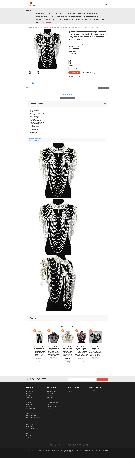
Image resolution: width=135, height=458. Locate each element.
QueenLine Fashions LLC (73, 390)
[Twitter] (76, 76)
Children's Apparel (51, 400)
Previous (131, 453)
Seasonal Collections (52, 406)
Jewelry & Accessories (52, 402)
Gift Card (104, 19)
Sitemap (28, 437)
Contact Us (71, 10)
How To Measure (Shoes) (91, 16)
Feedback (96, 19)
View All (70, 391)
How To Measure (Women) (43, 19)
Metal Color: (72, 58)
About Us (62, 10)
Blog (37, 22)
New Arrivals (50, 393)
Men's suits (81, 13)
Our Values (80, 10)
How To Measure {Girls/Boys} (58, 16)
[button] (103, 88)
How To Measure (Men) (75, 16)
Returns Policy (40, 13)
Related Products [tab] (66, 326)
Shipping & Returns (59, 13)
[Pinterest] (79, 76)
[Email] (72, 76)
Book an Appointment (42, 16)
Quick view (39, 335)
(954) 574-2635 (47, 22)
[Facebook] (69, 76)
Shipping (48, 13)
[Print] (74, 76)
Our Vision (88, 10)
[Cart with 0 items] (108, 4)
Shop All (49, 390)
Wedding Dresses (71, 13)
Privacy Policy (45, 10)
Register (33, 435)
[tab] (67, 104)
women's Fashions (51, 397)
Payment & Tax (57, 19)
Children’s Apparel (92, 13)
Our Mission (96, 10)
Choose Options (39, 338)
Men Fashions (50, 399)
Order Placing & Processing (84, 19)
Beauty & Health (50, 404)
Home (37, 10)
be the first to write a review (67, 97)
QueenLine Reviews (68, 19)
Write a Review (89, 44)
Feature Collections (52, 391)
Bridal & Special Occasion (53, 395)
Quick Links (54, 10)
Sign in (28, 435)
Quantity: (70, 65)
